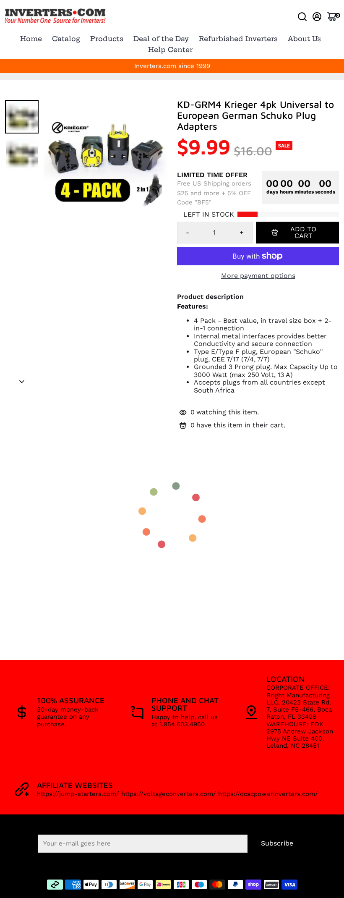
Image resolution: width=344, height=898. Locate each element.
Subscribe (277, 843)
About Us (304, 38)
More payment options (258, 276)
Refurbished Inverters (238, 38)
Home (31, 38)
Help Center (170, 49)
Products (106, 38)
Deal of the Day (161, 38)
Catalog (66, 38)
